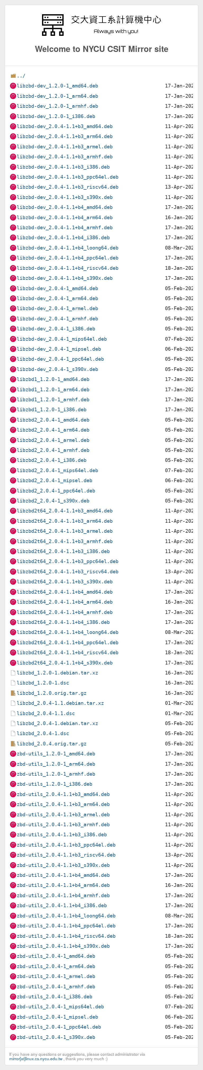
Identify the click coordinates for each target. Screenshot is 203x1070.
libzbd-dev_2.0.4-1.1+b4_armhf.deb (65, 227)
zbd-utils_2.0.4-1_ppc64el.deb (59, 1027)
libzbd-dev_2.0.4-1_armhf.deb (57, 319)
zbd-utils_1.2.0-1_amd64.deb (56, 754)
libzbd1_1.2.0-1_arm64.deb (53, 390)
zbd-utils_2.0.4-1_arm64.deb (56, 966)
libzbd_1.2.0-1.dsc (43, 683)
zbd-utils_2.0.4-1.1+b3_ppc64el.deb (66, 845)
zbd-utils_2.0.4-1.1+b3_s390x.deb (63, 865)
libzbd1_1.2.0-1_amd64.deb (53, 379)
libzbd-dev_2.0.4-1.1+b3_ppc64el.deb (67, 177)
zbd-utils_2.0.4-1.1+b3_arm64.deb (63, 804)
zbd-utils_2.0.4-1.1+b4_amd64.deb (63, 875)
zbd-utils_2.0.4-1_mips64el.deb (60, 1007)
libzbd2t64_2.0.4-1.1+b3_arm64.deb (65, 521)
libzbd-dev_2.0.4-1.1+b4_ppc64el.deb (67, 258)
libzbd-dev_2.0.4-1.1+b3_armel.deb (65, 147)
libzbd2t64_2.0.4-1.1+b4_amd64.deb (65, 592)
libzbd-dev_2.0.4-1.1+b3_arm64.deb (65, 136)
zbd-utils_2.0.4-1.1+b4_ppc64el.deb (66, 926)
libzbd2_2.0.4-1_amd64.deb (53, 420)
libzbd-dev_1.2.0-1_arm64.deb (57, 96)
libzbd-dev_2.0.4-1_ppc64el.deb (60, 359)
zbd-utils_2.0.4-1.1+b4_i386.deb (62, 905)
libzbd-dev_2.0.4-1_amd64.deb (57, 288)
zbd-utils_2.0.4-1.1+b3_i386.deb (62, 835)
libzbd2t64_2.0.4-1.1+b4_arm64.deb (65, 602)
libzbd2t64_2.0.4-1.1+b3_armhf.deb (65, 541)
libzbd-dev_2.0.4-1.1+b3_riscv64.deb (67, 187)
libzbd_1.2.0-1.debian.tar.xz (57, 673)
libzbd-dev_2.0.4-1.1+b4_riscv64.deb (67, 268)
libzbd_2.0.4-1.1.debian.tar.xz (60, 703)
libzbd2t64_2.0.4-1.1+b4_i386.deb (63, 622)
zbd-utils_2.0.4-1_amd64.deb (56, 956)
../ (21, 76)
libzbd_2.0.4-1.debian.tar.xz (57, 723)
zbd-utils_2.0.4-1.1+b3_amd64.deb (63, 794)
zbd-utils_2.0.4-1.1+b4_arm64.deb (63, 885)
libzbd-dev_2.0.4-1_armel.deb (57, 308)
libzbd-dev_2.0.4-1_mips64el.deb (62, 339)
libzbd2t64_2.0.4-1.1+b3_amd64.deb (65, 511)
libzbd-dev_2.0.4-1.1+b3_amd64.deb (65, 126)
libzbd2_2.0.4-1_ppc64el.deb (56, 491)
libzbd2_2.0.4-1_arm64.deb (53, 430)
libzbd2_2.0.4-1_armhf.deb (53, 450)
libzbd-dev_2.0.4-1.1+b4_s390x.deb (65, 278)
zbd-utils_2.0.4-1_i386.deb (54, 997)
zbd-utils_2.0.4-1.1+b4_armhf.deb (63, 895)
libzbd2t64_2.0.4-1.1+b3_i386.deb (63, 551)
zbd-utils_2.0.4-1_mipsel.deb (57, 1017)
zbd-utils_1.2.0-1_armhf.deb (56, 774)
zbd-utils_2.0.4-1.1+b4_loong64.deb (66, 916)
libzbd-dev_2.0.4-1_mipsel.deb (59, 349)
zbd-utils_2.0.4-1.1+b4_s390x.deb (63, 946)
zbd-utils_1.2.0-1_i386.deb (54, 784)
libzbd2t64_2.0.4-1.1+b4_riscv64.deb (67, 652)
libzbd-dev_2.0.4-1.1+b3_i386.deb (63, 167)
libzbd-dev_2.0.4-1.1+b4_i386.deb (63, 237)
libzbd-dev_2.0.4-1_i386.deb (56, 329)
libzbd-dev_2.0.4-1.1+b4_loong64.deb (67, 248)
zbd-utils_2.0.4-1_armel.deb (56, 976)
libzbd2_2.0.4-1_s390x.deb (53, 501)
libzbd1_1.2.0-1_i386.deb (51, 410)
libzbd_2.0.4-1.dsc (43, 733)
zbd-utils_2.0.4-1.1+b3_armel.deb (63, 815)
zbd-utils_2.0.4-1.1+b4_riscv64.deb (66, 936)
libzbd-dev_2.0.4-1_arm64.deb (57, 298)
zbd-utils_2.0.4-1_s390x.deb (56, 1037)
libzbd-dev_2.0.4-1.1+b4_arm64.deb (65, 217)
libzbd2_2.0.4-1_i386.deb (51, 460)
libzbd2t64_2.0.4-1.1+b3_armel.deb (65, 531)
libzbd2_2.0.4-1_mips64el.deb (57, 470)
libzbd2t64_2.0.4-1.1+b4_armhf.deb (65, 612)
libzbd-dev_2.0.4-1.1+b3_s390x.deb (65, 197)
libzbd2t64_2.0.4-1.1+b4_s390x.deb (65, 663)
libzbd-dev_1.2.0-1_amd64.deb (57, 86)
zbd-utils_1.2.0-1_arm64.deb (56, 764)
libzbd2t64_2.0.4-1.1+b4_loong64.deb (67, 632)
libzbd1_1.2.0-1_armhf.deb (53, 400)
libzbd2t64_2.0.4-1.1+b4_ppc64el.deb (67, 642)
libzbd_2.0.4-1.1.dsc (46, 713)
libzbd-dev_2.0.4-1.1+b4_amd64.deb (65, 207)
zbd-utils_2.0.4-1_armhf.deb (56, 987)
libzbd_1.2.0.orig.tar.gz (51, 693)
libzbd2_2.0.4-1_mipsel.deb (54, 480)
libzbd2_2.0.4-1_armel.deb (53, 440)
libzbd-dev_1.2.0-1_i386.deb (56, 116)
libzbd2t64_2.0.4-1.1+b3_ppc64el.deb (67, 561)
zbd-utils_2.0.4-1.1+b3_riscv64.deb (66, 855)
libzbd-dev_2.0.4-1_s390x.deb (57, 369)
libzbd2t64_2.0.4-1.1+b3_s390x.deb (65, 582)
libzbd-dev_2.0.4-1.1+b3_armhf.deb (65, 157)
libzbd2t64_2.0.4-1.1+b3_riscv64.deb (67, 572)
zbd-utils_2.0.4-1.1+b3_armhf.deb (63, 825)
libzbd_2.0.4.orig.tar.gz (51, 744)
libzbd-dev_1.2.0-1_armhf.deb (57, 106)
